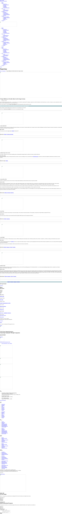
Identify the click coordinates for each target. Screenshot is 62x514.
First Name (1, 497)
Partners (3, 415)
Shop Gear (3, 441)
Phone (1, 498)
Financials (3, 409)
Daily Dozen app (35, 156)
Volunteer (4, 18)
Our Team (4, 5)
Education (3, 11)
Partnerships (3, 440)
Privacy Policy (4, 461)
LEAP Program (5, 38)
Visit (2, 8)
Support (3, 41)
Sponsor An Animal (6, 16)
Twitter (11, 247)
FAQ (2, 406)
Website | (5, 192)
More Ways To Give (4, 442)
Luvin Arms (5, 29)
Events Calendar (5, 10)
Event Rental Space (6, 35)
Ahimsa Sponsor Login (5, 465)
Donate (4, 45)
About (2, 3)
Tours (4, 9)
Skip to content (2, 0)
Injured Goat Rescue (3, 306)
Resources (4, 15)
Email (1, 499)
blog (10, 134)
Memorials (3, 405)
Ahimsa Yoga (2, 309)
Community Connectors (6, 17)
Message (1, 512)
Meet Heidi (1, 299)
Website (5, 134)
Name (1, 506)
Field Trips (4, 12)
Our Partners (5, 32)
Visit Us (3, 421)
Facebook (14, 247)
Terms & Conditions (4, 463)
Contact (3, 20)
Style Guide (3, 468)
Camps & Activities (6, 13)
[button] (31, 290)
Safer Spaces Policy (4, 462)
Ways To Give (5, 44)
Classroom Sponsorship (6, 14)
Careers (3, 410)
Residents (3, 412)
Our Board (4, 6)
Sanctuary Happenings (6, 7)
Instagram (7, 247)
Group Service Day (4, 430)
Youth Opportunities (4, 424)
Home (2, 2)
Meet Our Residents (6, 4)
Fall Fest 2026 (2, 296)
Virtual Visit (3, 422)
